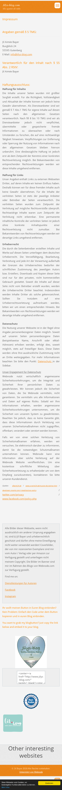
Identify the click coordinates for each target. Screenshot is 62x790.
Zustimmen (49, 783)
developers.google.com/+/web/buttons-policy (19, 490)
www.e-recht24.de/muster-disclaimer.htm (41, 485)
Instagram (10, 596)
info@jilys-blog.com (21, 54)
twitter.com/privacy (13, 494)
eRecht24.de (16, 485)
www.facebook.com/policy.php (19, 498)
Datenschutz (45, 361)
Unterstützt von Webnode (31, 772)
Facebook (10, 589)
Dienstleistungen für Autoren (21, 583)
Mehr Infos (5, 787)
